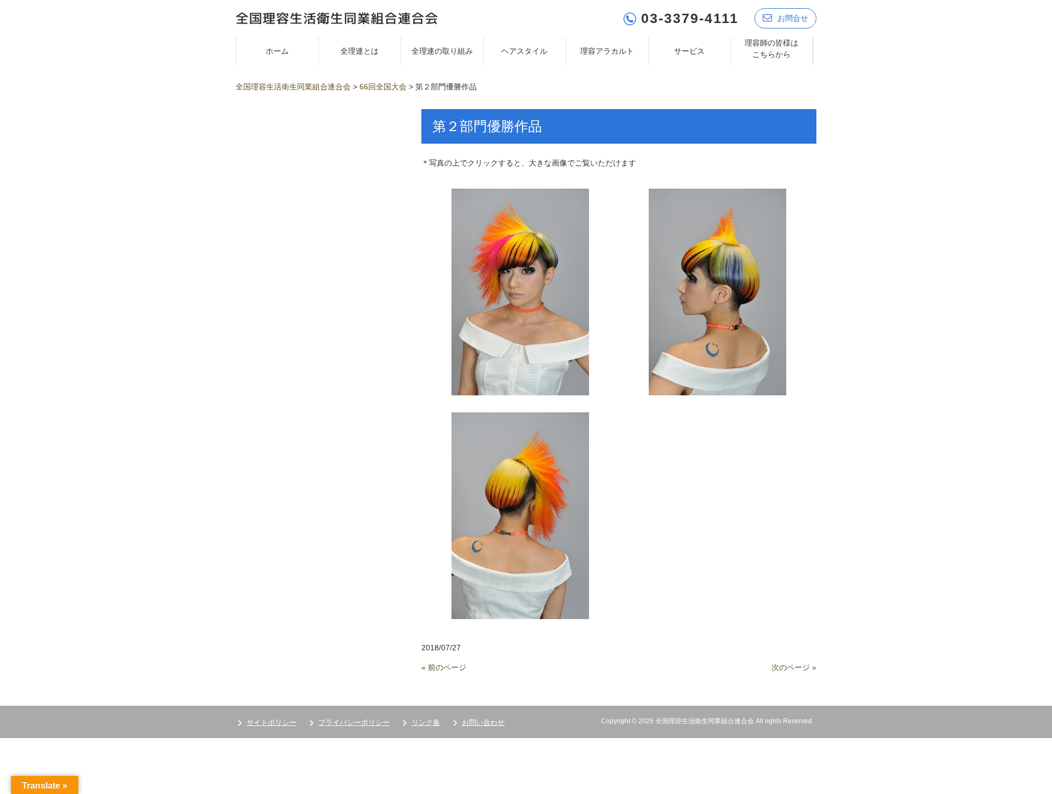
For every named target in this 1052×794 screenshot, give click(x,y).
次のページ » (793, 667)
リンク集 (425, 722)
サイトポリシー (271, 722)
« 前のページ (443, 667)
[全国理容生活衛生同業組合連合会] (337, 17)
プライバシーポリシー (354, 722)
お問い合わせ (483, 722)
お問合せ (792, 18)
